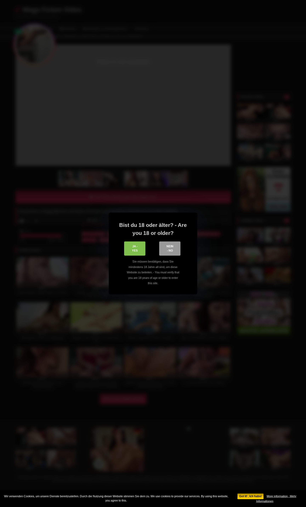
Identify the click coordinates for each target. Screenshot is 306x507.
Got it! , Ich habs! (250, 496)
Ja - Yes (135, 248)
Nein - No (169, 248)
